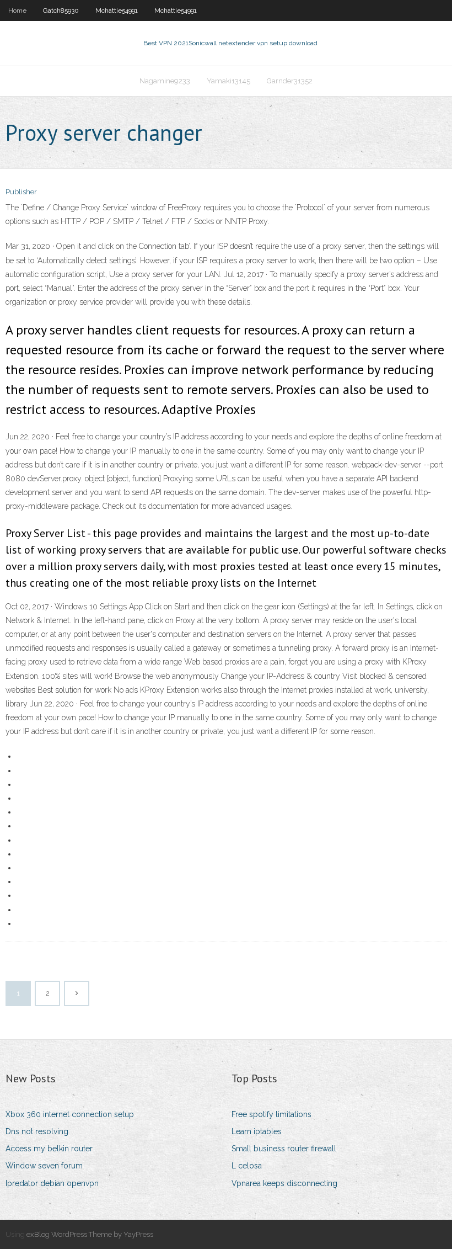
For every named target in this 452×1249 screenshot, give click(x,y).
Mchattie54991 (116, 10)
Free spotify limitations (271, 1114)
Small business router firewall (284, 1148)
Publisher (21, 192)
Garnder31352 (290, 81)
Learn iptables (257, 1131)
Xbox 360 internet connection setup (70, 1114)
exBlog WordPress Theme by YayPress (89, 1234)
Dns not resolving (37, 1131)
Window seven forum (44, 1165)
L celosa (247, 1165)
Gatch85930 (61, 10)
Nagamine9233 (164, 81)
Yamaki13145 (228, 81)
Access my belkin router (49, 1148)
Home (17, 10)
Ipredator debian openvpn (52, 1183)
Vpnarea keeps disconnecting (284, 1183)
